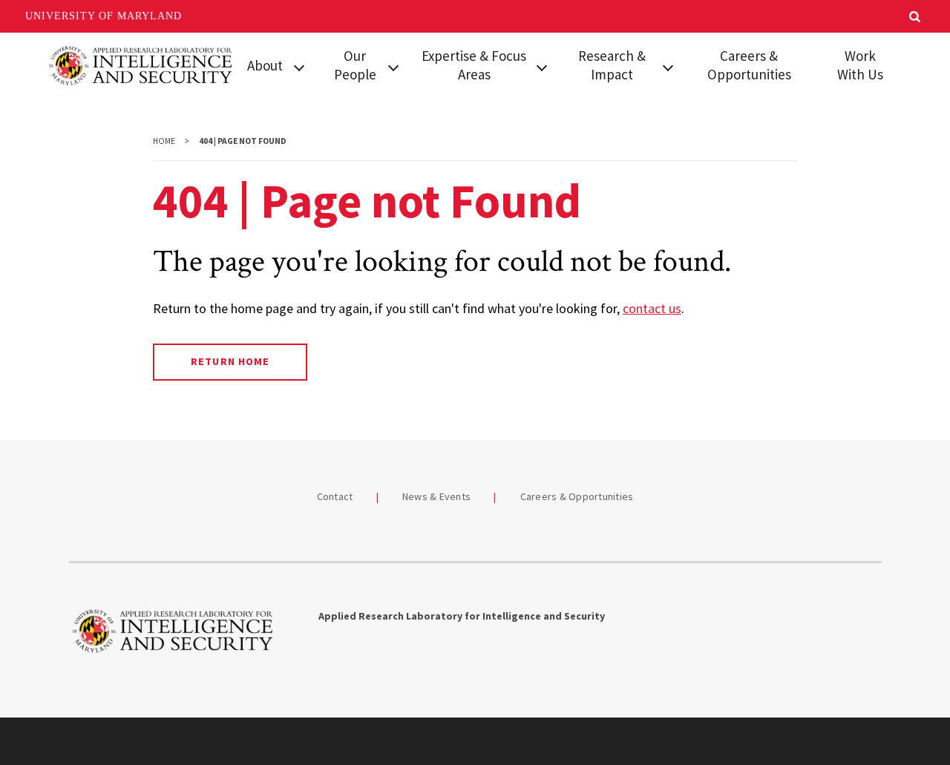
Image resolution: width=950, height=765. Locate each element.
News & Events (436, 496)
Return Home (230, 361)
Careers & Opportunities (749, 65)
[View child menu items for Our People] (393, 66)
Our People (355, 65)
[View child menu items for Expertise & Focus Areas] (541, 66)
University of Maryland (103, 16)
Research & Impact (612, 65)
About (265, 65)
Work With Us (860, 65)
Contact (335, 496)
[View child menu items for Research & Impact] (668, 66)
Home (164, 141)
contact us (652, 308)
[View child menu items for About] (299, 66)
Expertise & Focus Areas (474, 65)
